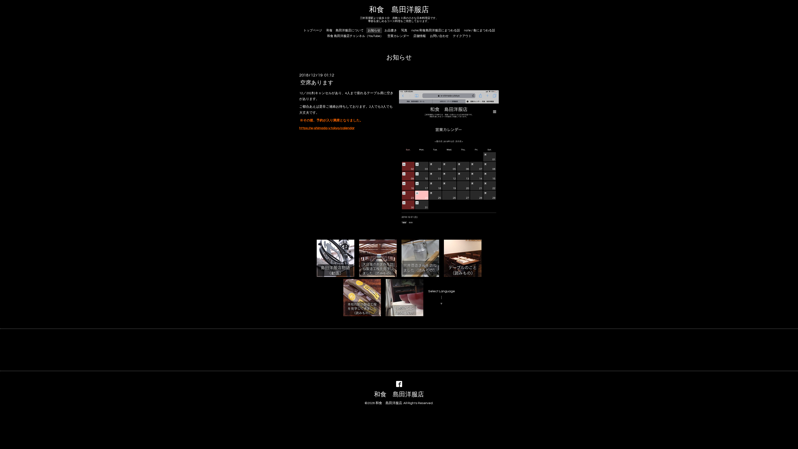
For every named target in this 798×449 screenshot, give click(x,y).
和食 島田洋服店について (345, 30)
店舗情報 (419, 36)
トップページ (312, 30)
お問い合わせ (439, 36)
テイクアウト (462, 36)
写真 (404, 30)
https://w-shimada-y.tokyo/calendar (327, 128)
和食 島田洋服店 (399, 10)
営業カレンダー (398, 36)
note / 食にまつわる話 (479, 30)
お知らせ (374, 30)
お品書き (390, 30)
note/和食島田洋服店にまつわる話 (435, 30)
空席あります (317, 82)
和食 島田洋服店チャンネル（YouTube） (355, 36)
